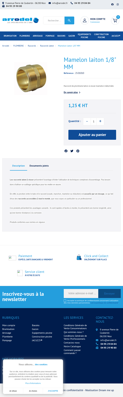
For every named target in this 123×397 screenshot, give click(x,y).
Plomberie (7, 336)
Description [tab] (18, 165)
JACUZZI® (116, 36)
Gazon (35, 329)
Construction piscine (42, 336)
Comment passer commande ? (72, 352)
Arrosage (6, 332)
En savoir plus (72, 92)
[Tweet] (72, 151)
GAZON (71, 36)
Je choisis (33, 391)
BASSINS (61, 36)
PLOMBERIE (25, 36)
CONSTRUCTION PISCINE (101, 36)
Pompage (7, 340)
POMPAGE (50, 36)
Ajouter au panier (92, 134)
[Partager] (66, 151)
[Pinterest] (77, 151)
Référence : (69, 73)
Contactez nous (72, 342)
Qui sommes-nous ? (74, 332)
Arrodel (5, 45)
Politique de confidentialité (68, 390)
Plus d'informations (33, 383)
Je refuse (13, 391)
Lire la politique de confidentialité (104, 303)
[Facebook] (112, 4)
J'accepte (53, 391)
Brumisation (8, 329)
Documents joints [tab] (39, 165)
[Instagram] (118, 4)
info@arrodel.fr (60, 3)
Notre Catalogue (72, 346)
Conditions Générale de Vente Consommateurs (75, 327)
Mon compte (8, 325)
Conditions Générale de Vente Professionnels (75, 337)
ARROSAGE (38, 36)
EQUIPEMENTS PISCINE (84, 36)
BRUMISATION (10, 36)
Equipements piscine (42, 332)
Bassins (35, 325)
